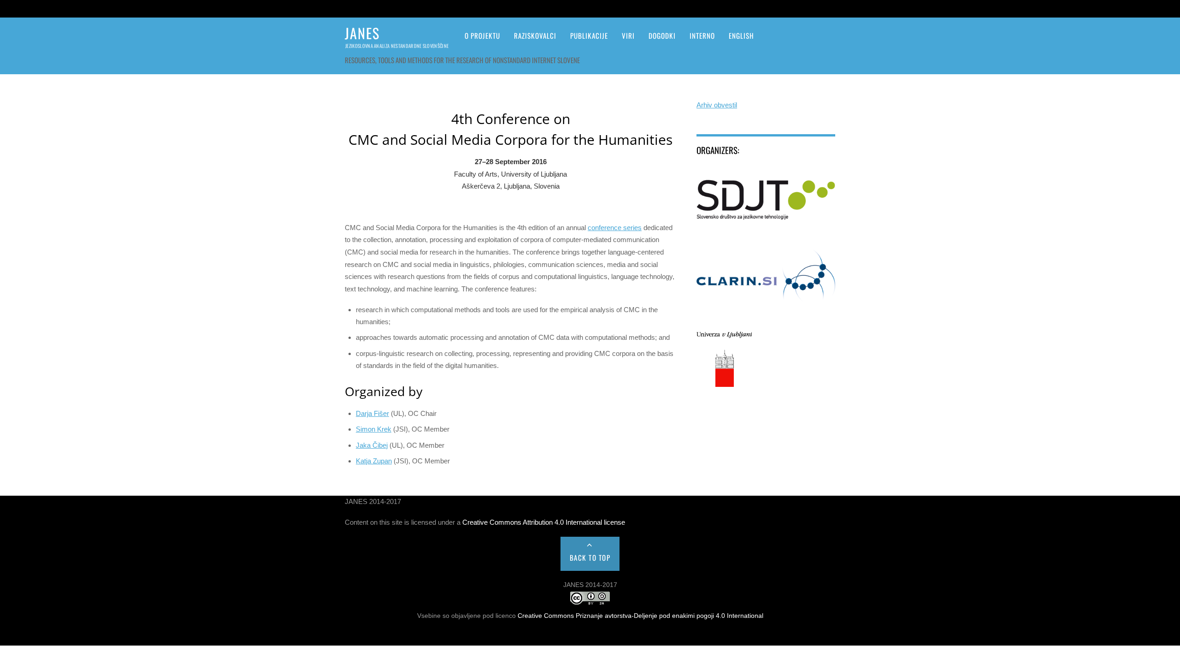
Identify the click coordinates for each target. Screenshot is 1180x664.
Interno (702, 35)
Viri (628, 35)
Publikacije (589, 35)
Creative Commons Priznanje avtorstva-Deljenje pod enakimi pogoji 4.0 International (640, 615)
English (741, 35)
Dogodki (662, 35)
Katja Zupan (374, 461)
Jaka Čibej (372, 445)
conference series (615, 227)
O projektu (482, 35)
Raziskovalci (535, 35)
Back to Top (590, 557)
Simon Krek (373, 429)
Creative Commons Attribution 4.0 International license (543, 522)
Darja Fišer (372, 413)
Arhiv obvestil (716, 105)
